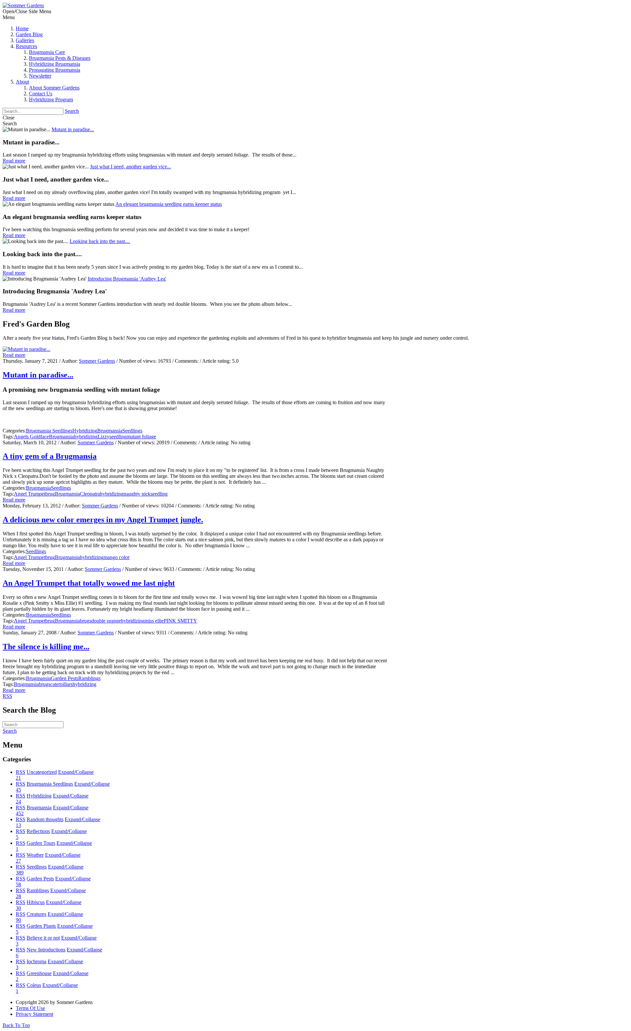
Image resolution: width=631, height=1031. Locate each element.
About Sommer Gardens (54, 87)
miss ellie (154, 621)
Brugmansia (109, 430)
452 (20, 813)
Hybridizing (84, 430)
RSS (20, 772)
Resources (26, 46)
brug (50, 494)
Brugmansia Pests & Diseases (59, 58)
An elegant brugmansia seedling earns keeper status (168, 204)
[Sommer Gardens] (23, 5)
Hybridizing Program (51, 99)
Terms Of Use (30, 1008)
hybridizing (86, 436)
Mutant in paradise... (73, 129)
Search (72, 111)
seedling (118, 436)
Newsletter (40, 76)
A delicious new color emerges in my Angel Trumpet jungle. (103, 519)
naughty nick (137, 494)
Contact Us (40, 93)
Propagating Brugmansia (54, 70)
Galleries (25, 40)
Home (22, 28)
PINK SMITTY (180, 621)
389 (20, 872)
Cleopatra (90, 494)
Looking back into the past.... (100, 241)
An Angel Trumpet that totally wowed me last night (89, 583)
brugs (85, 621)
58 (18, 884)
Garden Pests (64, 678)
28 (18, 896)
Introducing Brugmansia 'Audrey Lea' (127, 279)
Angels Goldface (31, 436)
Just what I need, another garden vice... (130, 166)
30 (18, 908)
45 (18, 790)
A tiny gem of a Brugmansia (50, 456)
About (22, 82)
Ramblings (89, 678)
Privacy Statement (34, 1014)
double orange (106, 621)
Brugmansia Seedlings (49, 430)
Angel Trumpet (29, 494)
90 (18, 920)
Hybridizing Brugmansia (54, 64)
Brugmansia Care (47, 52)
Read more (14, 355)
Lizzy (103, 436)
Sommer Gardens (97, 361)
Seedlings (132, 430)
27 (18, 861)
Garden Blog (29, 34)
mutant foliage (141, 436)
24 (18, 801)
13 (18, 825)
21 (18, 778)
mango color (116, 557)
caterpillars (61, 684)
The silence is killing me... (46, 646)
